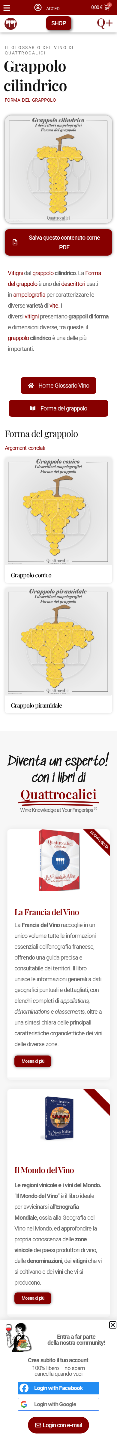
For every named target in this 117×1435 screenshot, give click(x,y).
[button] (113, 1325)
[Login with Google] (24, 1404)
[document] (58, 717)
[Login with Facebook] (24, 1388)
